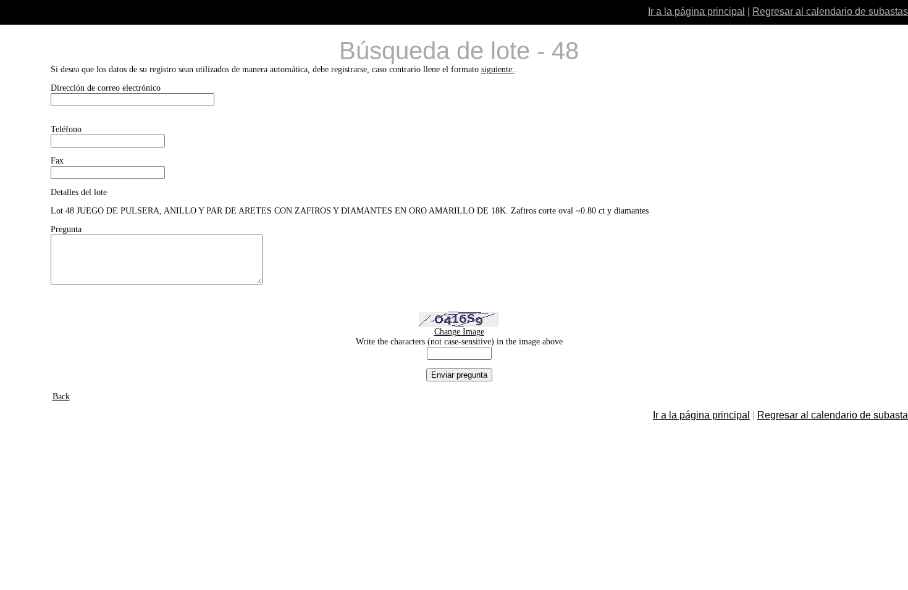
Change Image (459, 331)
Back (61, 396)
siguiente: (498, 69)
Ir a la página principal (696, 11)
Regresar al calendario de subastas (830, 11)
